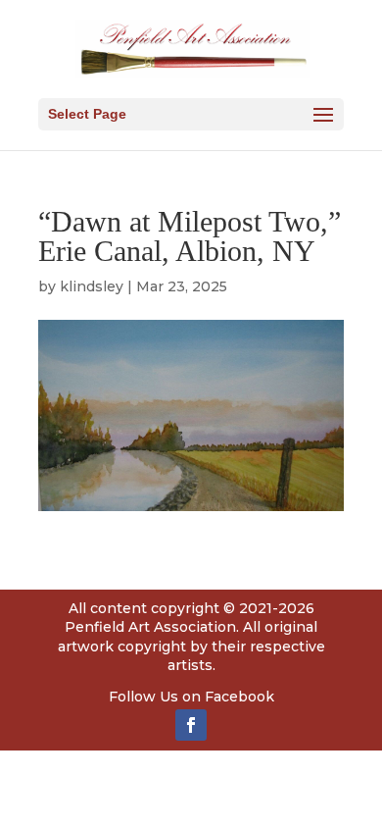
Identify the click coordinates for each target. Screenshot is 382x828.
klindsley (91, 286)
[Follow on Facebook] (191, 725)
